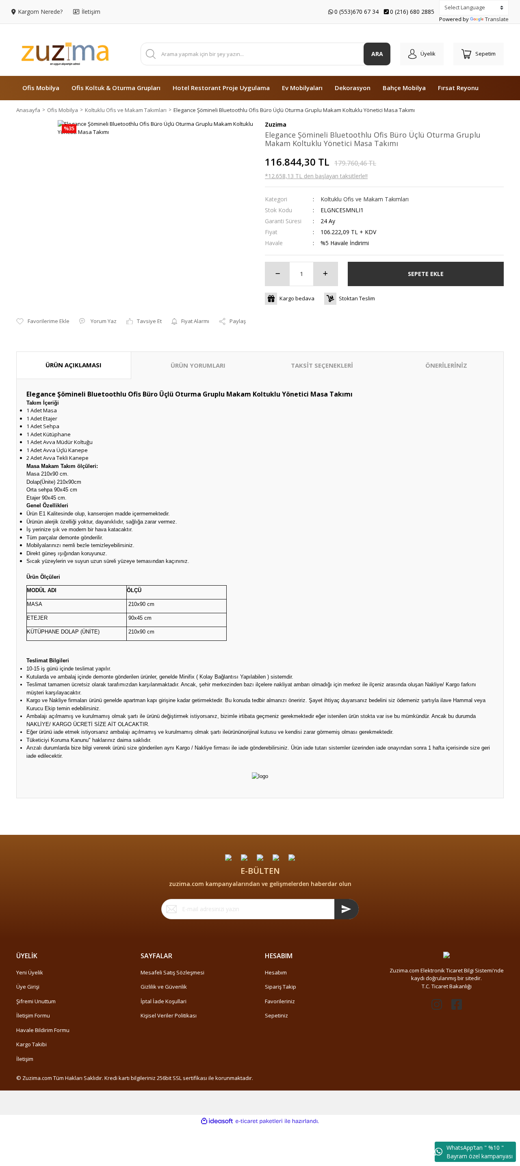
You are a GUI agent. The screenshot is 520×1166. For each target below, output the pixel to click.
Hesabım (276, 972)
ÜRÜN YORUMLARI (198, 365)
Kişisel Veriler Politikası (169, 1015)
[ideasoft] (217, 1121)
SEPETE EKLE (426, 274)
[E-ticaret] (259, 1121)
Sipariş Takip (280, 986)
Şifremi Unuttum (36, 1001)
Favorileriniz (280, 1001)
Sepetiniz (276, 1015)
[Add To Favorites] (42, 321)
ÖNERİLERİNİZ (446, 365)
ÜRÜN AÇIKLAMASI (74, 365)
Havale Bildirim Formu (42, 1030)
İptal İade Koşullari (163, 1001)
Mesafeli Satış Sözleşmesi (172, 972)
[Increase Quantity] (325, 274)
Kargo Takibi (31, 1044)
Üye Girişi (27, 986)
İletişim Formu (33, 1015)
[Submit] (346, 909)
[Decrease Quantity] (277, 274)
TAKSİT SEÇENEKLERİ (322, 365)
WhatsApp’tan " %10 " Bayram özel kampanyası (479, 1152)
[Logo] (65, 54)
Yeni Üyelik (29, 972)
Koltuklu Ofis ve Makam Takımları (365, 199)
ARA (377, 54)
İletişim (24, 1059)
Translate (497, 19)
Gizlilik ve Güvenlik (164, 986)
